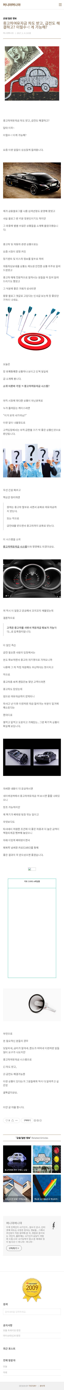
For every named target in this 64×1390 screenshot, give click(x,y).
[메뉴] (60, 4)
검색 (58, 1312)
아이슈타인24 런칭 (11, 1335)
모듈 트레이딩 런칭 (12, 1330)
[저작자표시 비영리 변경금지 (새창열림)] (37, 1120)
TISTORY (32, 1385)
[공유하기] (13, 1120)
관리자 (42, 1385)
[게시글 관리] (16, 1120)
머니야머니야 (11, 4)
